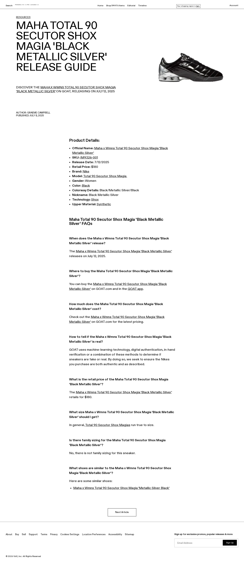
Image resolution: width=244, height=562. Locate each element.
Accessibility (115, 534)
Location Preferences (94, 534)
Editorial (131, 6)
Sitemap (129, 534)
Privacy (54, 534)
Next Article (122, 512)
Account (234, 5)
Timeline (142, 6)
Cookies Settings (69, 534)
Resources (23, 17)
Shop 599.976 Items (115, 6)
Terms (44, 534)
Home (100, 6)
